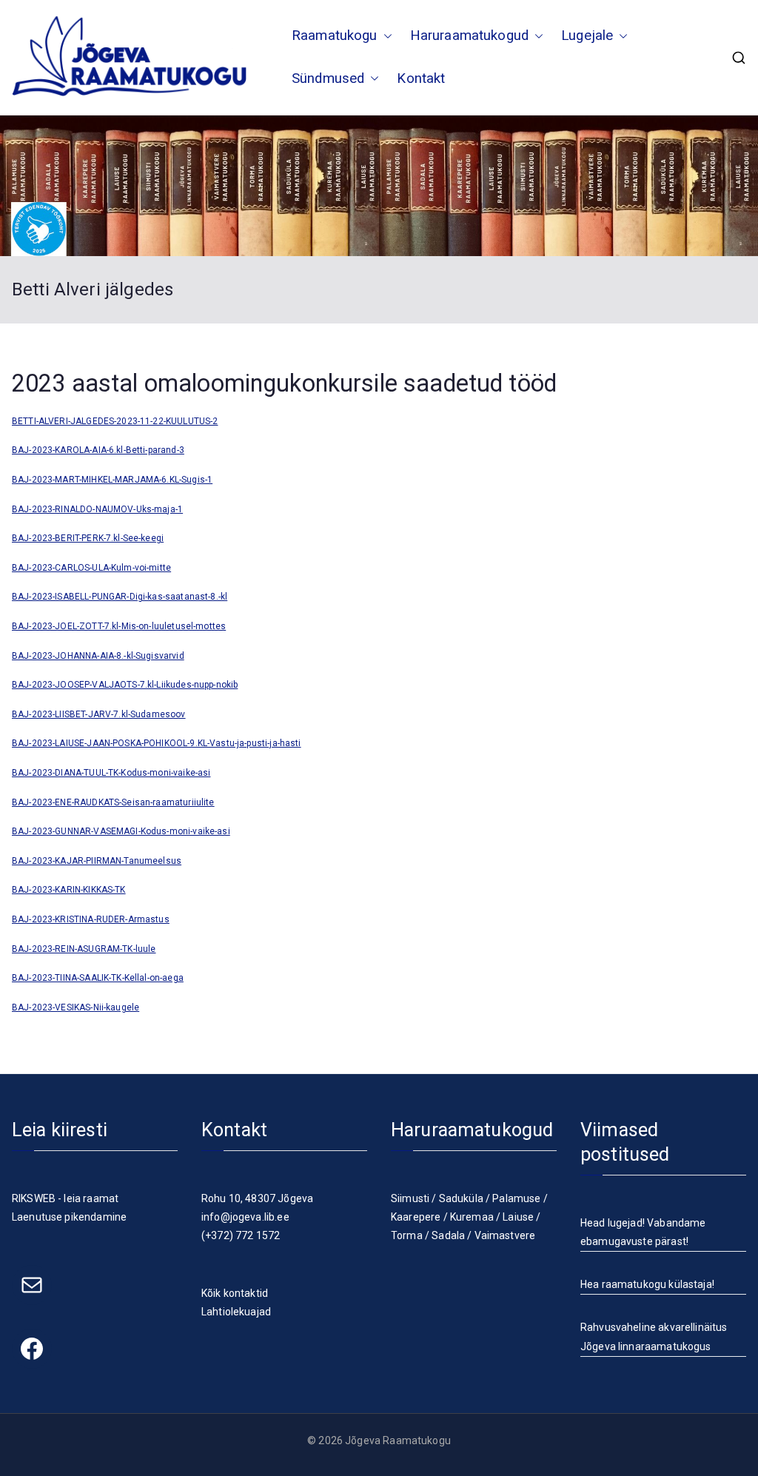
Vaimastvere (505, 1235)
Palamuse (516, 1198)
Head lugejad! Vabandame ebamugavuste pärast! (642, 1232)
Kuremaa (472, 1217)
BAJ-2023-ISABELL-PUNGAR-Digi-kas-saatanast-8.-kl (119, 596)
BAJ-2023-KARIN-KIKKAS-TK (69, 890)
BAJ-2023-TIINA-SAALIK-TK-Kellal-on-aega (98, 978)
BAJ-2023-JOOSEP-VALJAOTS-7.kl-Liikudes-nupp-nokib (125, 685)
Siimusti (410, 1198)
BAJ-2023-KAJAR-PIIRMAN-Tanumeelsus (96, 861)
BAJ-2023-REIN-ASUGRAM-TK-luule (84, 949)
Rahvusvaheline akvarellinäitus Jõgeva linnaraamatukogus (654, 1336)
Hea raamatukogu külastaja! (647, 1284)
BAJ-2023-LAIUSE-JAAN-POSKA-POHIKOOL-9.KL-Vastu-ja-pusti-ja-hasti (156, 743)
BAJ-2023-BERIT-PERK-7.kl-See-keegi (88, 538)
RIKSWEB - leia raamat (65, 1198)
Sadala (448, 1235)
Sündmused (328, 78)
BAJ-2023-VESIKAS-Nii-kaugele (75, 1007)
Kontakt (421, 78)
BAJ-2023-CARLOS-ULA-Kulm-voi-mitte (91, 568)
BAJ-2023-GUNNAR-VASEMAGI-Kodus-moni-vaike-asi (121, 831)
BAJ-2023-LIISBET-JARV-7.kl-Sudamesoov (99, 714)
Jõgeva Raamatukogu (398, 1440)
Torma (407, 1235)
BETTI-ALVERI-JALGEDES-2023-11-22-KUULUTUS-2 (115, 421)
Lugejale (587, 35)
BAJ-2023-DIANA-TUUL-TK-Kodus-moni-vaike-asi (111, 773)
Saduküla (461, 1198)
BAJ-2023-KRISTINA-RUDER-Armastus (91, 919)
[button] (385, 36)
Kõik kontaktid (234, 1293)
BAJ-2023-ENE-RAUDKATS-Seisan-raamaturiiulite (113, 802)
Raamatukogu (335, 35)
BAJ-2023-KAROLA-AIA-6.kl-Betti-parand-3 (98, 450)
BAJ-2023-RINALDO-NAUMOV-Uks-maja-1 (97, 509)
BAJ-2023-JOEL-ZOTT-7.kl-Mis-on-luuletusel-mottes (119, 626)
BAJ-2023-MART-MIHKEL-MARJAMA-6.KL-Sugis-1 (112, 479)
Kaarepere (415, 1217)
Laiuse (518, 1217)
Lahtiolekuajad (236, 1312)
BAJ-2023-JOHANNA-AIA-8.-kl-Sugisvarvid (98, 656)
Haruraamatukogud (469, 35)
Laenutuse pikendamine (69, 1217)
